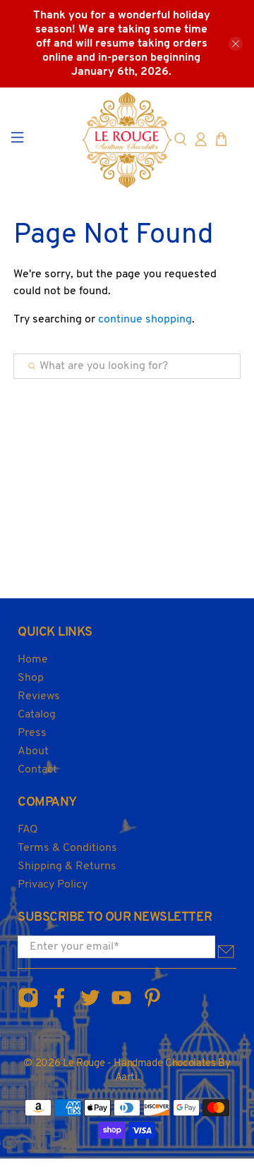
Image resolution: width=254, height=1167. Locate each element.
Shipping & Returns (67, 866)
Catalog (37, 714)
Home (33, 659)
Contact (37, 769)
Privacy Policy (52, 884)
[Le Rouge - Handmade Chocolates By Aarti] (127, 139)
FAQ (28, 829)
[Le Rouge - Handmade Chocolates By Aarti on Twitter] (90, 1005)
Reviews (39, 696)
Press (32, 733)
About (33, 751)
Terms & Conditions (67, 848)
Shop (31, 678)
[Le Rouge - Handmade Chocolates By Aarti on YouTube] (121, 1005)
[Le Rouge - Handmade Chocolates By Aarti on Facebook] (59, 1005)
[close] (236, 44)
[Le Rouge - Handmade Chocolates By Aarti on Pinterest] (152, 1005)
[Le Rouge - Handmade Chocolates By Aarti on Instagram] (28, 1005)
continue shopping (145, 319)
